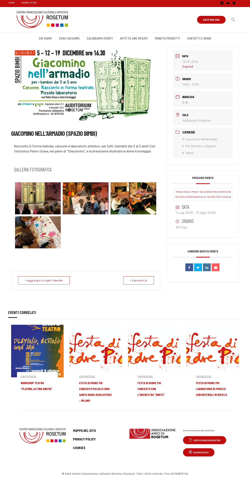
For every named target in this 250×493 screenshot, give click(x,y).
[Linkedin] (207, 267)
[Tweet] (198, 267)
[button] (232, 19)
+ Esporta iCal (138, 280)
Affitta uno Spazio (134, 38)
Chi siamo (45, 38)
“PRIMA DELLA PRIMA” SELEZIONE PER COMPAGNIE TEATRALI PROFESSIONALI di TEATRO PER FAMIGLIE (203, 194)
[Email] (216, 267)
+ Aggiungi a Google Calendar (44, 280)
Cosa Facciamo (69, 38)
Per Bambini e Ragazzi (200, 146)
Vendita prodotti (167, 38)
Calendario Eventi (100, 38)
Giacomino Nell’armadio (201, 139)
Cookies (79, 448)
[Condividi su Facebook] (189, 267)
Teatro (189, 153)
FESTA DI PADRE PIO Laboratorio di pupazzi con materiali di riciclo (211, 388)
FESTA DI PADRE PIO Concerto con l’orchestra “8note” (151, 388)
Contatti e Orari (199, 38)
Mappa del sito (84, 430)
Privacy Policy (84, 439)
